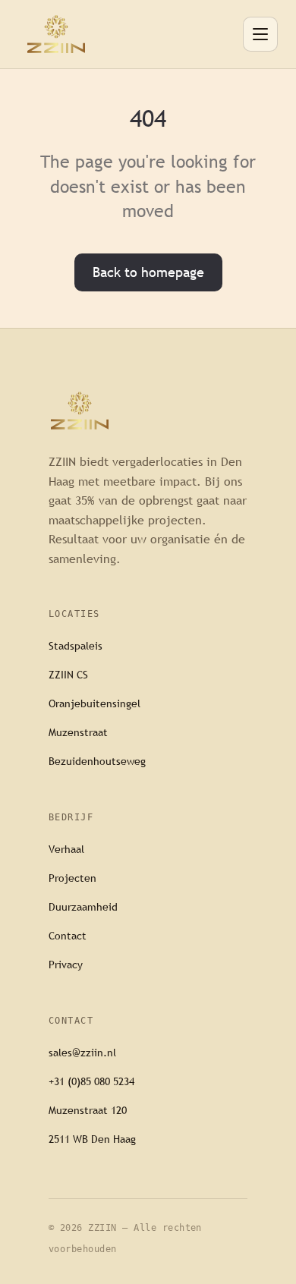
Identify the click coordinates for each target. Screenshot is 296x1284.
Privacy (66, 964)
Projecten (72, 878)
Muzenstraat (78, 732)
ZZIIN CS (68, 674)
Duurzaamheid (83, 907)
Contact (68, 936)
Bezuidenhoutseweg (97, 761)
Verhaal (66, 849)
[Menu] (260, 34)
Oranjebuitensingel (94, 703)
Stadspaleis (75, 646)
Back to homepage (148, 272)
